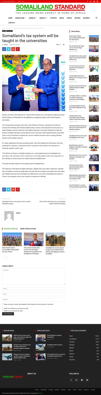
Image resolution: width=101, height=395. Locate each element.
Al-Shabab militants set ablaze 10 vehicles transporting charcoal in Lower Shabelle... (77, 97)
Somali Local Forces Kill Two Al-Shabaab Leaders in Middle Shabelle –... (78, 87)
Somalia (32, 18)
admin (6, 44)
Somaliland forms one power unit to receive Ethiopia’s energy (16, 203)
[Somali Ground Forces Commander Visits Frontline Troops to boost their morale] (94, 118)
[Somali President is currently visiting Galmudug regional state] (94, 187)
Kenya (61, 18)
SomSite (40, 393)
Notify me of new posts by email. (13, 311)
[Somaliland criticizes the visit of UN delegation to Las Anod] (94, 138)
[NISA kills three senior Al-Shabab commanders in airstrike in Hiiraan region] (94, 147)
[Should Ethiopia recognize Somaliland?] (41, 337)
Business (86, 18)
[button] (96, 18)
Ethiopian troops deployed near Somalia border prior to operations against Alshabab (22, 346)
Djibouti (43, 18)
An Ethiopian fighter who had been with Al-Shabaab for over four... (77, 107)
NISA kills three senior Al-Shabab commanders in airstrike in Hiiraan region (78, 147)
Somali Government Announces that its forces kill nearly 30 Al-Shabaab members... (78, 127)
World (69, 18)
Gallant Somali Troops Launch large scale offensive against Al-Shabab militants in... (23, 337)
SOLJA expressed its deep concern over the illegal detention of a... (76, 47)
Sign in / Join (21, 1)
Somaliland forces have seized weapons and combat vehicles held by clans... (77, 57)
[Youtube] (97, 1)
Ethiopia (53, 18)
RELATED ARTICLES (11, 229)
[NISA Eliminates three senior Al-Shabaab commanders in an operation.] (94, 157)
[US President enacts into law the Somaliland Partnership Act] (41, 356)
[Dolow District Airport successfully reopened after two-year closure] (12, 239)
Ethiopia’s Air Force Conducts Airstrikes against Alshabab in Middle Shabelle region (22, 356)
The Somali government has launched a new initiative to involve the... (77, 67)
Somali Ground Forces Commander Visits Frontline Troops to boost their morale (77, 117)
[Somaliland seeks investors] (41, 347)
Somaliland (19, 18)
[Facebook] (87, 1)
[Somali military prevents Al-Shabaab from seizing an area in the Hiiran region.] (94, 78)
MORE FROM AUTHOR (28, 229)
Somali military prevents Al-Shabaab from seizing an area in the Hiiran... (78, 77)
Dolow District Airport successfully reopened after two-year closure (10, 249)
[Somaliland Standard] (50, 9)
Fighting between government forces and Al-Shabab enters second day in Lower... (77, 176)
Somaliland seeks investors (54, 345)
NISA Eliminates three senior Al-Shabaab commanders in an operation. (78, 157)
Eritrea (77, 18)
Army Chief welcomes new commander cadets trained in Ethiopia (52, 203)
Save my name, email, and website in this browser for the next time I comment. (28, 304)
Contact (11, 23)
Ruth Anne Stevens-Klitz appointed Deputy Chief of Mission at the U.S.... (76, 167)
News (9, 28)
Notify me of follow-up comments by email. (16, 308)
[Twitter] (94, 1)
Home (10, 18)
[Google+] (90, 1)
